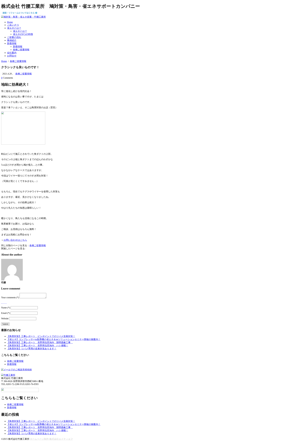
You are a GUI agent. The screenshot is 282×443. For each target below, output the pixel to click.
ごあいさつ (13, 25)
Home (10, 22)
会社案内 (11, 52)
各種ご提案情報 (21, 49)
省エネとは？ (14, 28)
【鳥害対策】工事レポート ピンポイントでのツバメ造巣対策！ (41, 336)
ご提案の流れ (14, 37)
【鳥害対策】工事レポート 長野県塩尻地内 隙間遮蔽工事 (40, 342)
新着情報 (11, 43)
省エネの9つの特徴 (23, 34)
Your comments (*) (10, 297)
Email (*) (5, 313)
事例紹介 (11, 40)
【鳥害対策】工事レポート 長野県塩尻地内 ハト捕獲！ (37, 345)
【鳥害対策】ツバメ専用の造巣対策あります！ (31, 348)
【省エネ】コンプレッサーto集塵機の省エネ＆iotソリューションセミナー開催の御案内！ (53, 339)
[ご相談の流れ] (16, 369)
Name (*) (5, 307)
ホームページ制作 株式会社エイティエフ (51, 439)
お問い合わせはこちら (15, 240)
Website (5, 318)
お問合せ (11, 56)
